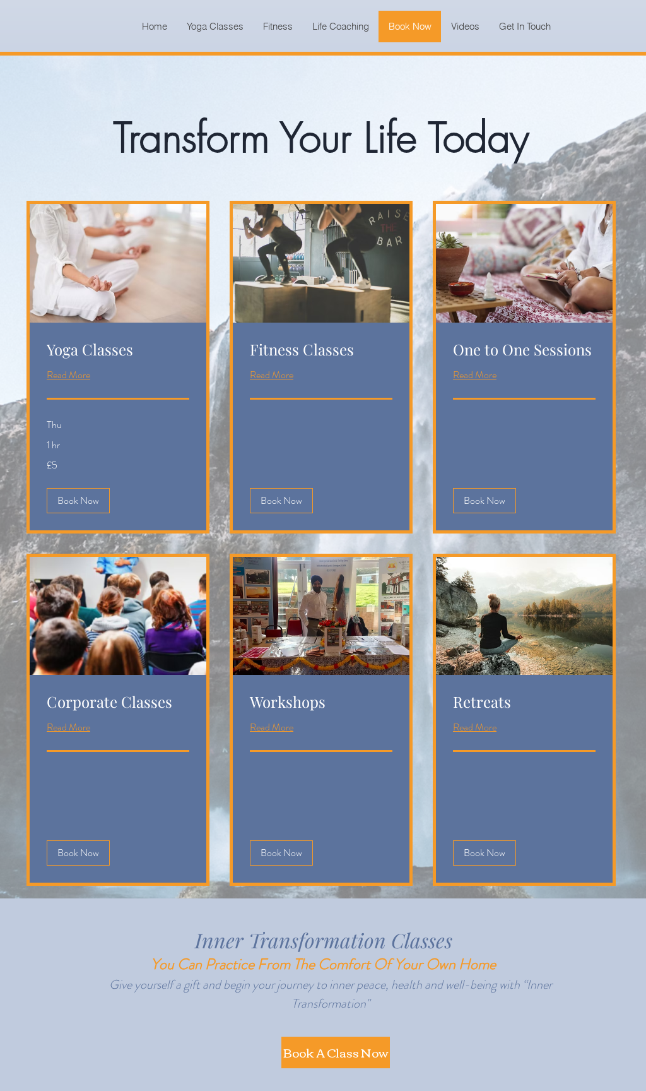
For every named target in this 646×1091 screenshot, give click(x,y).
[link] (118, 350)
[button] (78, 500)
